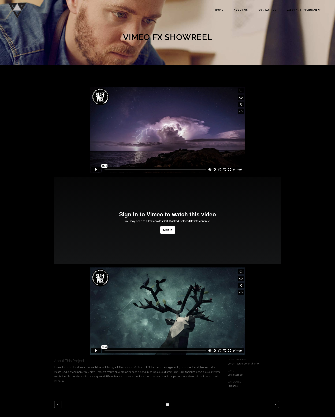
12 (235, 393)
